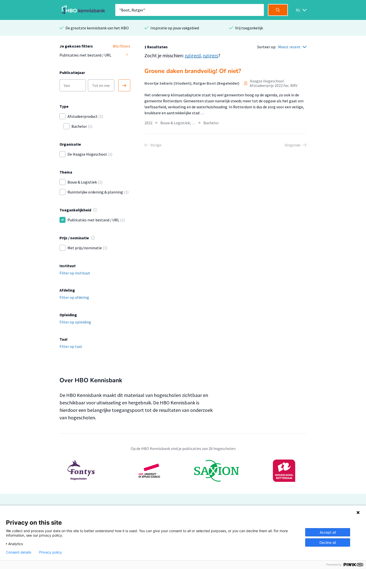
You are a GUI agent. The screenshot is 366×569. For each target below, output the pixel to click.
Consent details (18, 552)
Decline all (327, 542)
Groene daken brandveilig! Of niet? (192, 71)
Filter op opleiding (75, 322)
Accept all (328, 532)
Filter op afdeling (74, 297)
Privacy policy (50, 552)
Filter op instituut (75, 273)
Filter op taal (71, 346)
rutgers (210, 55)
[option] (183, 470)
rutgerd (193, 55)
